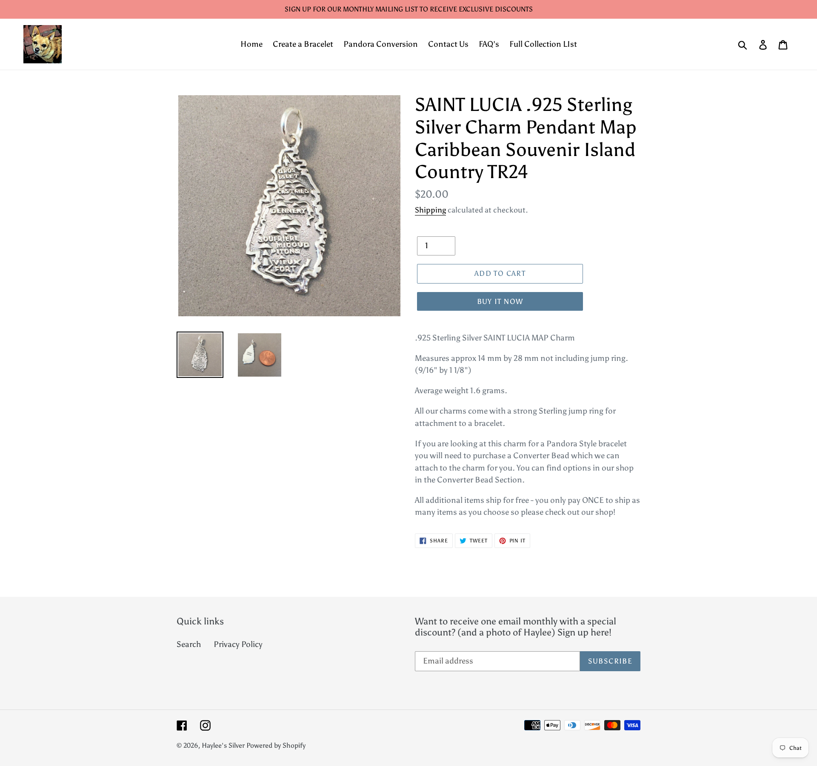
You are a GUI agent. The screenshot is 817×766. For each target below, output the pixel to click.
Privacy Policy (238, 644)
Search (189, 644)
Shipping (430, 210)
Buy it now (500, 301)
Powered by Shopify (276, 745)
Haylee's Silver (223, 745)
